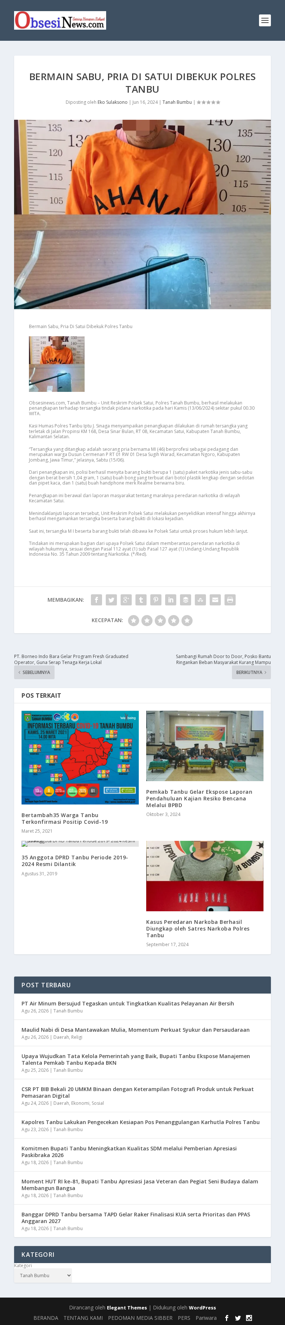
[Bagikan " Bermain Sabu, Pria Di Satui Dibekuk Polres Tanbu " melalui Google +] (126, 599)
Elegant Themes (127, 1307)
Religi (76, 1037)
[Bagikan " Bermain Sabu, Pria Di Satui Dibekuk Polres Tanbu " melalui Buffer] (185, 599)
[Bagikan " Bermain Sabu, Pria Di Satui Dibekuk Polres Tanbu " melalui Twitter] (111, 599)
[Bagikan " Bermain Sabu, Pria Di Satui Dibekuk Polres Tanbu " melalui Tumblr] (141, 599)
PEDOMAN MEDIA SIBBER (140, 1317)
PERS (184, 1317)
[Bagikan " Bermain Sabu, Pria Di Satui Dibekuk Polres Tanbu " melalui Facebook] (96, 599)
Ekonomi (80, 1103)
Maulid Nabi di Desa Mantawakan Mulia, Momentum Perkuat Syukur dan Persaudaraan (136, 1029)
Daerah (61, 1037)
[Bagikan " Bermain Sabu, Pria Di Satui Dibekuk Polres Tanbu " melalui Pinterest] (155, 599)
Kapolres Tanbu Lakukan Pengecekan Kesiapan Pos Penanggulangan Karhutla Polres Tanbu (141, 1122)
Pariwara (206, 1317)
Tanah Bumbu (177, 102)
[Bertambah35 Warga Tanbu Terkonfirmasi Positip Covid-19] (80, 757)
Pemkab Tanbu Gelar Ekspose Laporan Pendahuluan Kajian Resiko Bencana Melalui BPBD (199, 798)
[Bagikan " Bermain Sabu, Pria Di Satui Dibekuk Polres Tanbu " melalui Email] (215, 599)
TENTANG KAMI (83, 1317)
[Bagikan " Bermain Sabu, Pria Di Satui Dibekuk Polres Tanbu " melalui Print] (230, 599)
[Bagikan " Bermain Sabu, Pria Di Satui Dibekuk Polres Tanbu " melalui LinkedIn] (170, 599)
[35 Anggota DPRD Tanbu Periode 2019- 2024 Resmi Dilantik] (80, 844)
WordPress (202, 1307)
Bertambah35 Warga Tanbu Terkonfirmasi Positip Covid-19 (65, 818)
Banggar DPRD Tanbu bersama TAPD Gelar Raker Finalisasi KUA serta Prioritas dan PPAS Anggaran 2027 (136, 1218)
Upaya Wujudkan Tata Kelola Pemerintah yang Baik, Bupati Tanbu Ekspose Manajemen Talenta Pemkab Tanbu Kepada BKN (136, 1059)
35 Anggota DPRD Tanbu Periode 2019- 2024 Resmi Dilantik (75, 861)
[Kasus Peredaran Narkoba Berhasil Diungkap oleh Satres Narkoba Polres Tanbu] (204, 876)
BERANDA (45, 1317)
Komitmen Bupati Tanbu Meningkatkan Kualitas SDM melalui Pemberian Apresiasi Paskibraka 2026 (129, 1152)
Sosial (98, 1103)
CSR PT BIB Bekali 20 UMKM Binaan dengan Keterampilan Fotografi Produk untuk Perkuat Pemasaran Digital (138, 1092)
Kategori (23, 1265)
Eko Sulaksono (113, 102)
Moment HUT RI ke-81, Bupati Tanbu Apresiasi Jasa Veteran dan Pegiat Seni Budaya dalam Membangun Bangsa (140, 1185)
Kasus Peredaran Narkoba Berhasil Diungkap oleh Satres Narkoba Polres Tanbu (198, 928)
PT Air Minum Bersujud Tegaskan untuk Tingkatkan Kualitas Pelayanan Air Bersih (128, 1003)
